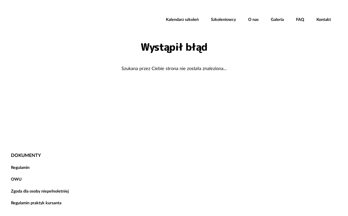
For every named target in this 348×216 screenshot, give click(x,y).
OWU (16, 179)
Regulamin (20, 167)
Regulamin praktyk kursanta (36, 202)
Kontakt (323, 19)
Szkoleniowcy (223, 19)
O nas (253, 19)
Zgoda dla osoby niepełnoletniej (40, 191)
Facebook (312, 136)
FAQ (300, 19)
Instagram (331, 136)
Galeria (277, 19)
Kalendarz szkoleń (182, 19)
